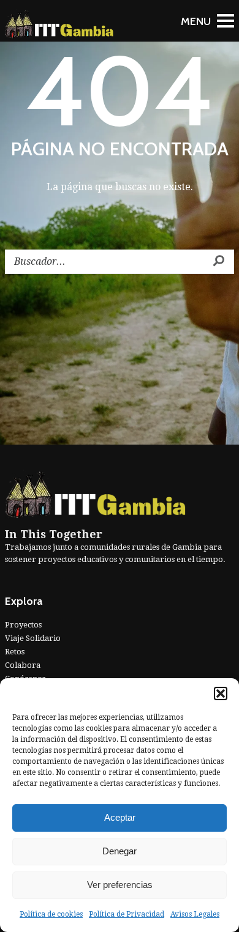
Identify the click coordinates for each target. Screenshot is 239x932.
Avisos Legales (194, 914)
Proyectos (23, 624)
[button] (220, 693)
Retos (15, 651)
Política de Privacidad (126, 914)
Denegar (119, 851)
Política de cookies (51, 914)
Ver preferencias (120, 884)
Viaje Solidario (33, 638)
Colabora (22, 665)
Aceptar (119, 817)
